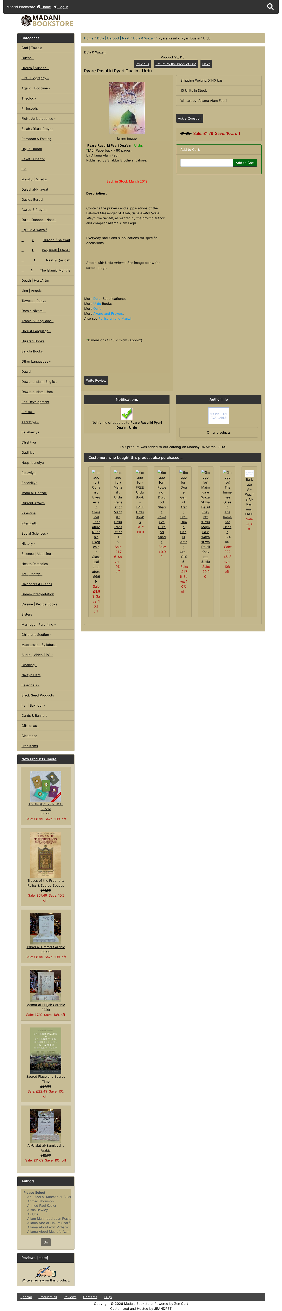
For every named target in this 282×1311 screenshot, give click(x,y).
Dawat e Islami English (39, 382)
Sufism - (27, 412)
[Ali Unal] (45, 1214)
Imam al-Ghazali (34, 493)
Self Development (35, 402)
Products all (47, 1297)
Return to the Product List (175, 64)
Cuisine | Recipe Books (39, 604)
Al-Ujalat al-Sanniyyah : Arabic (45, 1147)
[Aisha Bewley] (45, 1210)
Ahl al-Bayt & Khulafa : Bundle (45, 806)
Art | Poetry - (31, 574)
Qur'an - (27, 58)
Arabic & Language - (37, 321)
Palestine (28, 513)
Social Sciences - (34, 533)
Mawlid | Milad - (34, 179)
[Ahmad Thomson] (45, 1201)
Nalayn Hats (30, 675)
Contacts (90, 1297)
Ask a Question (189, 118)
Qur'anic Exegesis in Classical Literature (96, 552)
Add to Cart (245, 163)
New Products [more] (39, 759)
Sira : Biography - (35, 78)
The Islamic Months (55, 270)
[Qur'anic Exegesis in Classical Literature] (96, 499)
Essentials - (30, 685)
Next (206, 64)
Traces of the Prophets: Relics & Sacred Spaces (45, 882)
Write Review (96, 380)
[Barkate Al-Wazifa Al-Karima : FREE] (249, 473)
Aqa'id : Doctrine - (35, 88)
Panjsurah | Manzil (56, 250)
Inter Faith (29, 523)
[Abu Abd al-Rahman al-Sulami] (45, 1197)
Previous (142, 64)
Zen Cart (181, 1304)
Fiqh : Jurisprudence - (38, 118)
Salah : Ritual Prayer (37, 129)
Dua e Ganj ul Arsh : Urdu (183, 537)
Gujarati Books (32, 341)
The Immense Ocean (227, 522)
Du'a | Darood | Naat (113, 38)
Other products (219, 432)
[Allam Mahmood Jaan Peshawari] (45, 1218)
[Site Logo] (58, 21)
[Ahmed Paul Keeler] (45, 1205)
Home (45, 7)
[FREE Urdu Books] (140, 487)
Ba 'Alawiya (30, 432)
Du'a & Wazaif (144, 38)
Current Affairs (33, 503)
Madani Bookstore (138, 1304)
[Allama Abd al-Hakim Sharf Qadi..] (45, 1223)
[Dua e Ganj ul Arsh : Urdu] (183, 494)
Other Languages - (36, 361)
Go (46, 1242)
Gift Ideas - (30, 726)
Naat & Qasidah (58, 260)
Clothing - (29, 665)
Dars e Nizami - (33, 311)
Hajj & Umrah (31, 149)
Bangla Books (32, 351)
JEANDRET (163, 1308)
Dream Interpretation (37, 594)
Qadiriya (27, 452)
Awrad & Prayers (34, 210)
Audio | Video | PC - (37, 655)
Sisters (26, 614)
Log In (62, 7)
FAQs (108, 1297)
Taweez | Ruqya (33, 301)
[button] (270, 7)
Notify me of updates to (127, 424)
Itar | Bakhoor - (33, 705)
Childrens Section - (36, 634)
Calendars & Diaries (36, 584)
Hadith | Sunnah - (35, 68)
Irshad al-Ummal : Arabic (45, 947)
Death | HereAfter (35, 280)
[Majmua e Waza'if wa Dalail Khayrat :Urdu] (205, 497)
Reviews (70, 1297)
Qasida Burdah (32, 199)
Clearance (29, 736)
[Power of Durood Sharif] (162, 492)
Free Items (29, 746)
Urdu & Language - (36, 331)
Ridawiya (28, 473)
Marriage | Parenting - (38, 624)
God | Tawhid (31, 48)
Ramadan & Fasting (36, 139)
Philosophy (30, 108)
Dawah (26, 371)
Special (26, 1297)
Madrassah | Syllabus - (39, 645)
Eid (23, 169)
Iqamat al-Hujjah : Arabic (45, 1005)
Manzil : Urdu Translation (118, 522)
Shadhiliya (29, 483)
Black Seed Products (37, 695)
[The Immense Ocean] (227, 489)
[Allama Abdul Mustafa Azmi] (45, 1231)
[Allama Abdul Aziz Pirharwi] (45, 1227)
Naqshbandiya (32, 462)
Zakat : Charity (33, 159)
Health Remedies (34, 564)
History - (28, 543)
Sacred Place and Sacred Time (45, 1078)
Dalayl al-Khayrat (34, 189)
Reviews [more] (34, 1258)
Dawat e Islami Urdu (37, 392)
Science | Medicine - (37, 554)
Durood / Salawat (56, 240)
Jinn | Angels (31, 290)
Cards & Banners (34, 715)
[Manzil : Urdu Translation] (118, 489)
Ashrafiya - (30, 422)
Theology (28, 98)
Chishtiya (28, 442)
